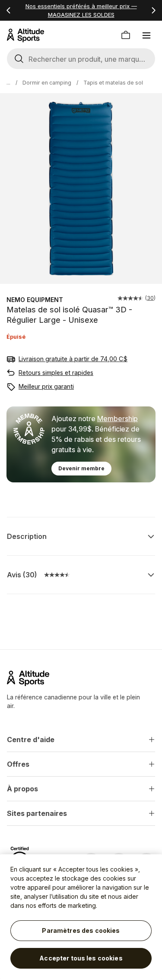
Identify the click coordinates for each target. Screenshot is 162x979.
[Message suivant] (153, 10)
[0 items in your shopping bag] (125, 35)
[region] (81, 916)
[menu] (146, 35)
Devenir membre (81, 468)
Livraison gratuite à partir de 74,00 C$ (73, 358)
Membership (117, 418)
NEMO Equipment (34, 299)
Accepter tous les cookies (81, 958)
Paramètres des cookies (81, 930)
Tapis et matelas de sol (113, 82)
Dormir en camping (46, 82)
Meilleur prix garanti (46, 386)
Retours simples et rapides (56, 372)
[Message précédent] (8, 10)
